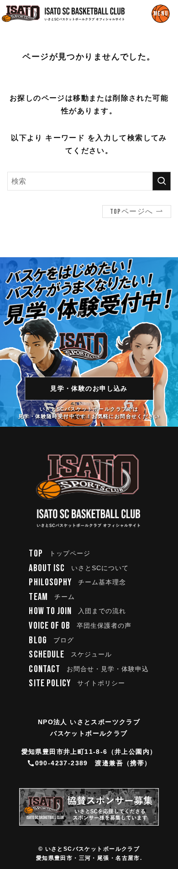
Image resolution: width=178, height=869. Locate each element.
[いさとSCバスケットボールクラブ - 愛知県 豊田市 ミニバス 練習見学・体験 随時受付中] (63, 13)
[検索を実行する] (161, 181)
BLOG (51, 640)
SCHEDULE (70, 654)
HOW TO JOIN (77, 611)
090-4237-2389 (61, 763)
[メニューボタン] (160, 13)
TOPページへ (131, 211)
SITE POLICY (77, 683)
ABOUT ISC (79, 568)
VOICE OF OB (80, 625)
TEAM (51, 597)
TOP (59, 553)
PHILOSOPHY (77, 582)
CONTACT (89, 669)
